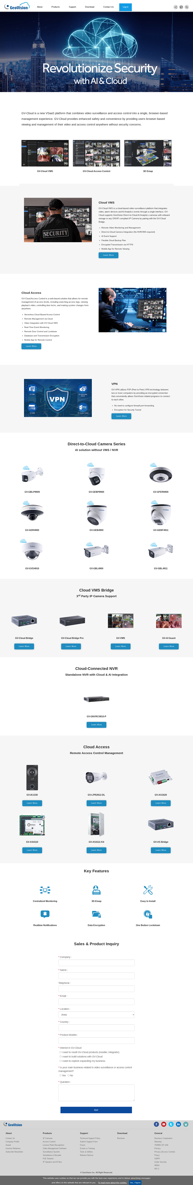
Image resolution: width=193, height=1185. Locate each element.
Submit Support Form (88, 1142)
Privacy (157, 1148)
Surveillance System (51, 1152)
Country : (64, 1021)
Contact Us (108, 7)
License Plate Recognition (53, 1145)
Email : (62, 996)
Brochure (121, 1138)
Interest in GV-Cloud (69, 1047)
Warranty (158, 1142)
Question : (64, 1082)
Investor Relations (13, 1148)
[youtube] (163, 1124)
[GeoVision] (13, 1124)
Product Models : (68, 1034)
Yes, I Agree (135, 1182)
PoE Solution (48, 1159)
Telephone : (64, 983)
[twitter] (171, 1124)
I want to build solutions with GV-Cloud (82, 1056)
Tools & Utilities (86, 1152)
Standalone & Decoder (52, 1155)
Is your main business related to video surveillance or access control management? (95, 1069)
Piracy (157, 1155)
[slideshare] (185, 1124)
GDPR (157, 1159)
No (71, 1075)
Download (89, 7)
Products (55, 7)
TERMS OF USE (161, 1145)
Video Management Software (54, 1148)
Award (8, 1145)
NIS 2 (156, 1169)
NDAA (157, 1165)
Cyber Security (160, 1162)
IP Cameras (48, 1138)
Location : (64, 1009)
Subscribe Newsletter (14, 1152)
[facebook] (156, 1124)
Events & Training (87, 1148)
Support (72, 7)
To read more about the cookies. (112, 1182)
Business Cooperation (163, 1138)
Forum (82, 1145)
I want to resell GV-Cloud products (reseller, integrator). (91, 1052)
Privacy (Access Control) (164, 1152)
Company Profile (12, 1142)
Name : (63, 970)
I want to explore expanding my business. (84, 1061)
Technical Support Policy (90, 1138)
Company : (65, 957)
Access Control (49, 1142)
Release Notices (86, 1155)
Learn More (108, 255)
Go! (96, 1110)
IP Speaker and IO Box (52, 1162)
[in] (178, 1124)
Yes (64, 1075)
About (39, 7)
